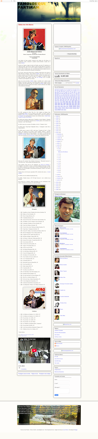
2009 (74, 106)
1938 (67, 97)
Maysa (61, 309)
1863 (59, 91)
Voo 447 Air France (59, 358)
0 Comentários (67, 234)
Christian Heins (63, 302)
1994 (56, 104)
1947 (60, 98)
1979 (64, 102)
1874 (73, 91)
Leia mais (71, 234)
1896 (58, 93)
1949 (65, 98)
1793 (73, 89)
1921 (58, 96)
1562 (55, 89)
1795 (75, 89)
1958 (61, 99)
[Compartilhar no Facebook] (22, 366)
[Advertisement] (67, 33)
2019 (59, 110)
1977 (58, 101)
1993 (78, 103)
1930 (75, 96)
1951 (69, 98)
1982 (72, 102)
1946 (58, 98)
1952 (72, 98)
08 (59, 166)
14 (59, 159)
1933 (56, 97)
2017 (78, 108)
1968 (61, 100)
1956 (56, 99)
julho (58, 143)
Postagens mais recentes (24, 373)
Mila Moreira (62, 243)
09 (59, 165)
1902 (71, 93)
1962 (71, 99)
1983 (75, 102)
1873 (70, 91)
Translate (77, 82)
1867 (64, 91)
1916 (72, 94)
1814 (79, 89)
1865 (62, 91)
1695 (62, 89)
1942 (74, 97)
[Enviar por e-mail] (19, 366)
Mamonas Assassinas (59, 371)
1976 (56, 101)
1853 (77, 90)
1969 (63, 100)
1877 (77, 91)
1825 (58, 90)
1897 (60, 93)
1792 (71, 89)
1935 (60, 97)
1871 (68, 91)
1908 (56, 94)
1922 (60, 96)
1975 (79, 100)
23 (59, 148)
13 (59, 161)
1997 (64, 104)
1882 (58, 92)
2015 (70, 108)
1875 (75, 91)
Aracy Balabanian (63, 233)
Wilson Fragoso (63, 271)
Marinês (37, 73)
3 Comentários (67, 249)
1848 (73, 90)
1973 (73, 100)
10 (59, 163)
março (58, 176)
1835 (67, 90)
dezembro (59, 134)
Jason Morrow (65, 429)
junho (58, 145)
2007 (67, 106)
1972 (70, 100)
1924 (64, 96)
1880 (56, 92)
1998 (67, 104)
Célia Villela (62, 315)
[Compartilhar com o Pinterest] (24, 366)
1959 (63, 99)
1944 (79, 97)
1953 (74, 98)
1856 (79, 90)
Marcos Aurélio (59, 343)
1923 (62, 96)
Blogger (75, 429)
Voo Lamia (57, 363)
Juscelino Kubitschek (64, 296)
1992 (75, 103)
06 (59, 170)
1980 (66, 102)
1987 (61, 103)
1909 (58, 94)
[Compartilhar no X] (21, 366)
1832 (64, 90)
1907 (79, 93)
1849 (75, 90)
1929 (73, 96)
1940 (72, 97)
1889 (68, 92)
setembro (59, 139)
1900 (66, 93)
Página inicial (34, 373)
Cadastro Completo (59, 330)
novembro (59, 136)
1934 (58, 97)
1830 (62, 90)
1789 (70, 89)
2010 (78, 106)
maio (58, 146)
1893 (76, 92)
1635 (61, 89)
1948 (63, 98)
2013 (63, 108)
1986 (58, 103)
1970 (66, 100)
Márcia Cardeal (63, 227)
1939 (69, 97)
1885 (64, 92)
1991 (73, 103)
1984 (78, 102)
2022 (57, 118)
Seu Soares (57, 334)
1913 (66, 94)
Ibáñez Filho (62, 277)
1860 (57, 91)
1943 (76, 97)
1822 (56, 90)
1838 (71, 90)
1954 (76, 98)
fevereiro (59, 178)
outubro (59, 137)
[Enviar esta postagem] (19, 367)
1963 (74, 99)
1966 (56, 100)
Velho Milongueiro (63, 248)
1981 (69, 102)
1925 (66, 96)
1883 (60, 92)
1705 (64, 89)
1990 (70, 103)
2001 (75, 104)
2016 (74, 108)
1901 (69, 93)
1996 (61, 104)
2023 (57, 116)
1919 (79, 94)
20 (59, 150)
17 (59, 155)
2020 (62, 109)
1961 (68, 99)
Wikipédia (22, 334)
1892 (74, 92)
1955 (79, 98)
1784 (68, 89)
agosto (58, 141)
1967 (58, 100)
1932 (79, 96)
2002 (78, 104)
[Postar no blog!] (20, 366)
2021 (65, 109)
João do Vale (25, 114)
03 (59, 172)
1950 (67, 98)
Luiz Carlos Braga (63, 238)
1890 (70, 92)
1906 (77, 93)
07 (59, 168)
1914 (68, 94)
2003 (56, 106)
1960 (66, 99)
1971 (68, 100)
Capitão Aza (62, 290)
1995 (58, 104)
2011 (56, 108)
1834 (65, 90)
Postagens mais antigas (44, 373)
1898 (62, 93)
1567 (57, 89)
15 (59, 157)
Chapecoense (58, 369)
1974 (76, 100)
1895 (56, 93)
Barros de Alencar (64, 258)
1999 (70, 104)
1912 (64, 94)
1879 (79, 91)
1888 (66, 92)
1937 (65, 97)
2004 (59, 106)
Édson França (58, 196)
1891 (72, 92)
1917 (74, 94)
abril (58, 174)
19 (59, 154)
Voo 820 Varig (58, 360)
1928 (70, 96)
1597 (59, 89)
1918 (77, 94)
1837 (69, 90)
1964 (76, 99)
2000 (73, 104)
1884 (62, 92)
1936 (62, 97)
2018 (56, 109)
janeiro (58, 180)
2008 (70, 106)
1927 (68, 96)
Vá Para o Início (58, 336)
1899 (64, 93)
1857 (55, 91)
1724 (66, 89)
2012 (59, 108)
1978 (61, 101)
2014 (67, 108)
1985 (56, 103)
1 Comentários (24, 369)
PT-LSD (56, 356)
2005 (61, 106)
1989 (67, 103)
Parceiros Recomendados (60, 332)
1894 (79, 92)
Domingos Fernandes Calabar (66, 283)
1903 (73, 93)
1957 (58, 99)
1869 (66, 91)
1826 (60, 90)
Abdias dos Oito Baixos (25, 24)
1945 (56, 98)
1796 (77, 89)
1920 (56, 96)
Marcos (57, 345)
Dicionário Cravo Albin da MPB (29, 334)
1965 (79, 99)
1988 (64, 103)
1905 (74, 93)
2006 (64, 106)
